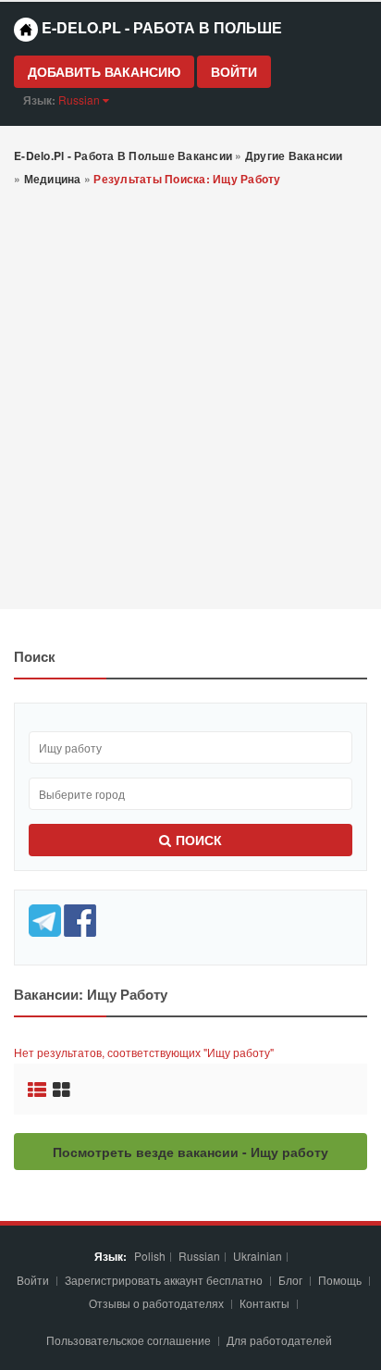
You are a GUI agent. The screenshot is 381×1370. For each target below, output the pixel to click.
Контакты (266, 1303)
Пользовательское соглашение (130, 1340)
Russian (199, 1256)
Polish (150, 1256)
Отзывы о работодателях (156, 1303)
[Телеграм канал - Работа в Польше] (46, 918)
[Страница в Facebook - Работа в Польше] (80, 918)
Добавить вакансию (104, 71)
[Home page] (26, 30)
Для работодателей (281, 1340)
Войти (234, 71)
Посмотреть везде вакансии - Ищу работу (190, 1151)
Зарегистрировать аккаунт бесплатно (165, 1280)
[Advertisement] (190, 400)
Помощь (340, 1280)
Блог (290, 1280)
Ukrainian (257, 1256)
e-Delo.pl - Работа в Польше (160, 27)
